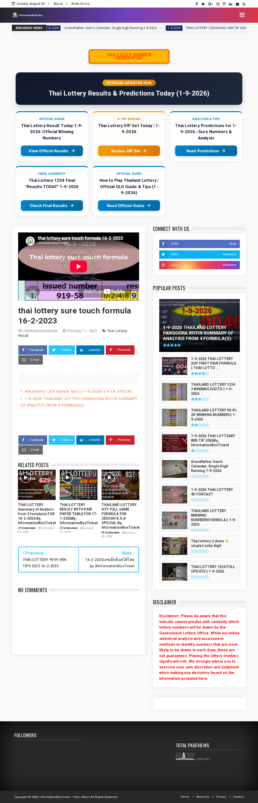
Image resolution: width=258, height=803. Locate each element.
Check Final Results (49, 205)
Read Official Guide (125, 205)
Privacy (221, 796)
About (58, 4)
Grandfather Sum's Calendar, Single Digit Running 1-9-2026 (81, 27)
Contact (238, 796)
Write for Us (80, 4)
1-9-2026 (144, 28)
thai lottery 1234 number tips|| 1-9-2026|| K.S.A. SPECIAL (78, 391)
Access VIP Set (126, 150)
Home (185, 796)
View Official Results (48, 150)
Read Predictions (202, 150)
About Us (203, 796)
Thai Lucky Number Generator (129, 56)
